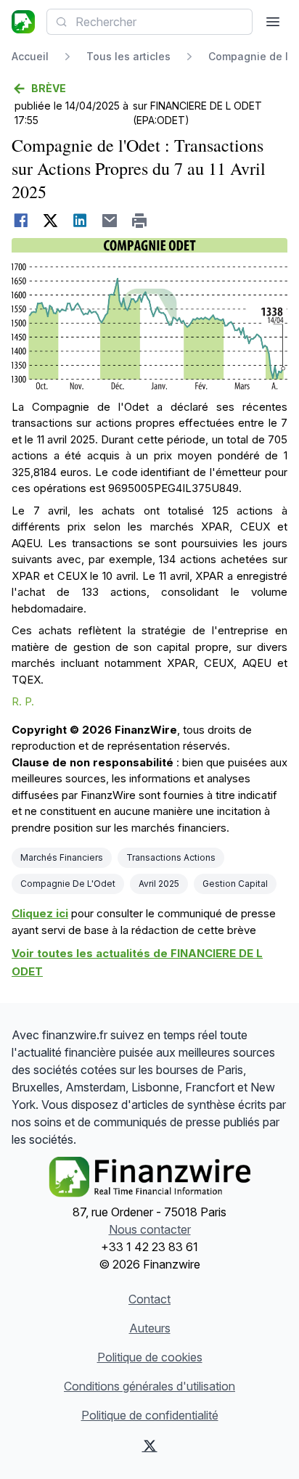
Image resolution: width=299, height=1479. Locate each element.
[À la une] (23, 21)
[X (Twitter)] (149, 1445)
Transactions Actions (171, 857)
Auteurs (150, 1328)
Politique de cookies (149, 1357)
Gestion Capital (235, 883)
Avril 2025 (159, 883)
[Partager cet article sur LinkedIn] (80, 220)
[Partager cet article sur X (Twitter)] (50, 220)
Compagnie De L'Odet (67, 883)
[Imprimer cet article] (140, 220)
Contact (149, 1299)
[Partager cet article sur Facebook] (21, 220)
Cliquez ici (40, 913)
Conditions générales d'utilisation (149, 1386)
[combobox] (149, 22)
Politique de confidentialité (149, 1415)
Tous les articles (128, 56)
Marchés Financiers (61, 857)
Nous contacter (150, 1229)
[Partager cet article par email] (110, 220)
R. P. (23, 701)
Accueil (30, 56)
